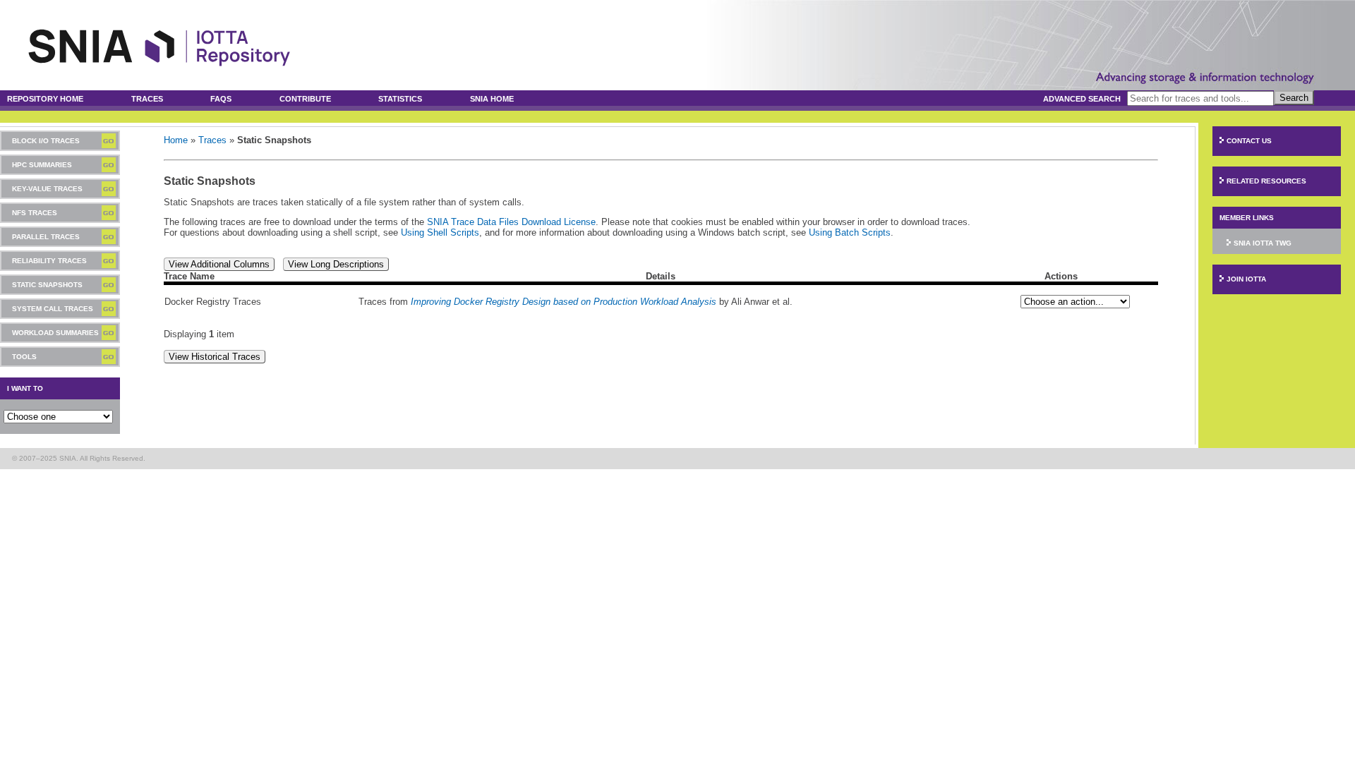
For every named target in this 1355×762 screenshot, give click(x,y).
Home (176, 140)
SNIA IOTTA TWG (1262, 243)
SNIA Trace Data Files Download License (511, 222)
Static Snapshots (47, 285)
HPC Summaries (42, 165)
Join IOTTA (1246, 279)
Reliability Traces (49, 261)
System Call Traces (52, 309)
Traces (147, 99)
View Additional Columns (219, 264)
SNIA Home (492, 99)
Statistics (400, 99)
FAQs (220, 99)
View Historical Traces (214, 356)
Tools (24, 357)
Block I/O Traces (46, 141)
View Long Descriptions (336, 264)
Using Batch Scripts (850, 232)
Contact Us (1249, 141)
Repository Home (45, 99)
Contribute (305, 99)
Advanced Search (1082, 99)
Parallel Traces (46, 237)
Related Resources (1266, 181)
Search (1293, 97)
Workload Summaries (55, 333)
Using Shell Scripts (440, 232)
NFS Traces (34, 213)
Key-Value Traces (47, 189)
